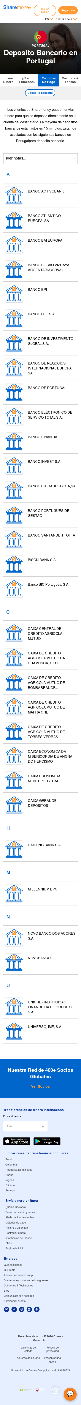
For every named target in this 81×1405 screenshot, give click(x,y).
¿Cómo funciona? (27, 80)
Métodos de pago (49, 80)
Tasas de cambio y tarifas (20, 1212)
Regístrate (68, 10)
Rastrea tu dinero (15, 1233)
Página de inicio (14, 1248)
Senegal (10, 1190)
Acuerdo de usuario (28, 1358)
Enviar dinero (8, 80)
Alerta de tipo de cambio (19, 1217)
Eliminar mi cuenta (15, 1301)
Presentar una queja (52, 1360)
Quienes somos (13, 1265)
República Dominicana (18, 1170)
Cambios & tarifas (70, 80)
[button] (66, 19)
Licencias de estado (28, 1349)
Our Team (9, 1270)
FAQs (8, 1243)
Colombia (11, 1165)
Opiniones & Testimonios (18, 1286)
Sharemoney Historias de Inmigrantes (26, 1280)
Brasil (8, 1159)
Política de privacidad (52, 1349)
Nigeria (9, 1180)
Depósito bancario (40, 92)
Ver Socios (40, 1086)
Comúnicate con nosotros (19, 1296)
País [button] (10, 1126)
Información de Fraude (18, 1238)
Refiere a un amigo (16, 1228)
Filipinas (10, 1185)
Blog (6, 1291)
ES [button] (47, 19)
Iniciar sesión (45, 10)
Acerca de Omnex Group (18, 1275)
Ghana (9, 1175)
